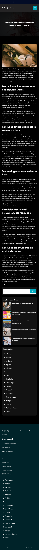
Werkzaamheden (12, 408)
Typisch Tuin (5, 462)
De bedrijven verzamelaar (9, 443)
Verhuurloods (6, 455)
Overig (8, 386)
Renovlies (29, 73)
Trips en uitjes (11, 397)
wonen (8, 411)
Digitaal (8, 365)
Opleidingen (10, 383)
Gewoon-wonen (6, 459)
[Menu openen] (35, 8)
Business (9, 284)
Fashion (8, 372)
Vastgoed (9, 401)
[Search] (33, 291)
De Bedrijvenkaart (8, 8)
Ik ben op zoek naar (7, 451)
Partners (4, 434)
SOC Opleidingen (7, 474)
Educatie (9, 368)
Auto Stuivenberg (7, 466)
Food (7, 375)
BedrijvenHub (6, 447)
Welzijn (8, 404)
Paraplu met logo (7, 470)
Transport (9, 393)
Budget (8, 357)
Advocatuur (10, 354)
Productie (9, 390)
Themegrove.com (11, 547)
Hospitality (10, 379)
